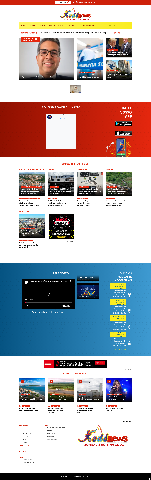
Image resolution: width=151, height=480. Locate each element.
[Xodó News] (75, 13)
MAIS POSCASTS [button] (120, 349)
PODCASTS (22, 451)
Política (61, 26)
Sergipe (43, 26)
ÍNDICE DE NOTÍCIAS (29, 434)
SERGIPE (25, 437)
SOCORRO (50, 437)
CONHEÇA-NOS (28, 460)
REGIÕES (46, 425)
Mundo (52, 26)
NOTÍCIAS (22, 431)
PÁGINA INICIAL (24, 425)
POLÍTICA (25, 442)
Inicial (23, 26)
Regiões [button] (71, 26)
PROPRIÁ (50, 431)
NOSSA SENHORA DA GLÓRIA (56, 428)
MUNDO (25, 440)
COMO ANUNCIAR (28, 463)
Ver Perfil (63, 118)
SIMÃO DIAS (51, 434)
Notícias (33, 26)
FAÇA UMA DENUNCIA (86, 26)
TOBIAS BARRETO (52, 440)
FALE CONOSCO (28, 466)
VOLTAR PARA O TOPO (125, 421)
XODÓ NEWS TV (24, 446)
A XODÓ (21, 457)
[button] (63, 2)
